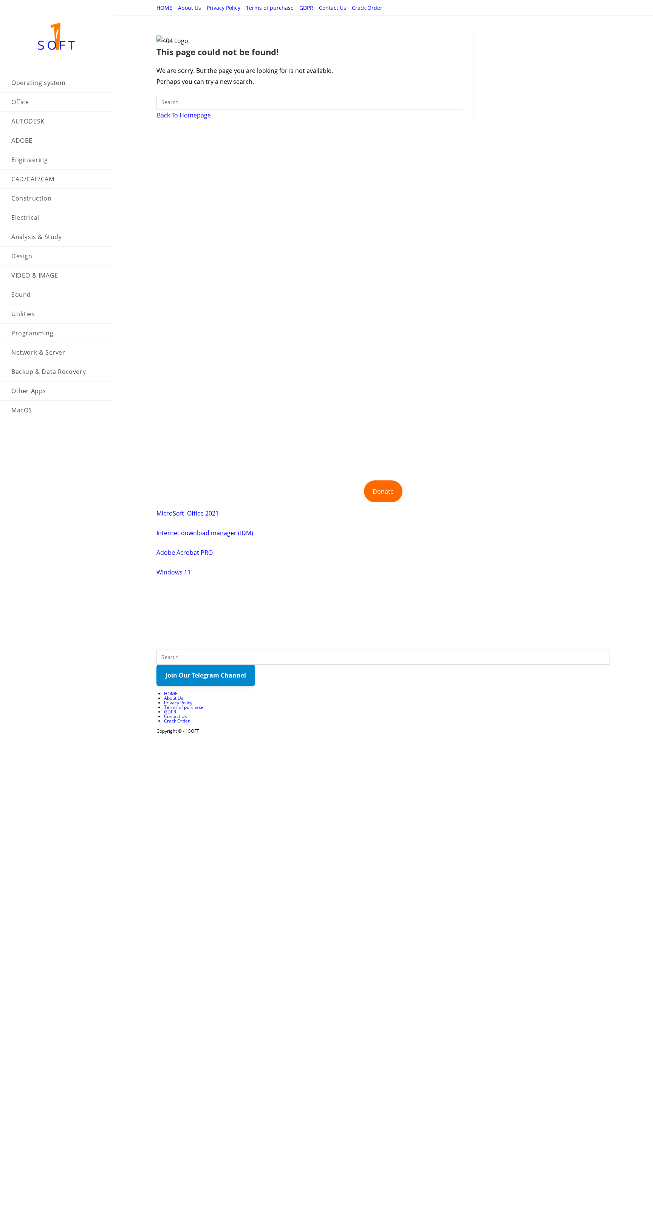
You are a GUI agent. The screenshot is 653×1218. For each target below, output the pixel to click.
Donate (383, 491)
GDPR (306, 7)
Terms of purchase (270, 7)
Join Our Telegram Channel (206, 675)
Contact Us (332, 7)
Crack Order (367, 7)
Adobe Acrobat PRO (184, 552)
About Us (189, 7)
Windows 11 (173, 572)
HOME (164, 7)
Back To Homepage (184, 115)
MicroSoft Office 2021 (187, 513)
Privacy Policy (223, 7)
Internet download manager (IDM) (204, 533)
